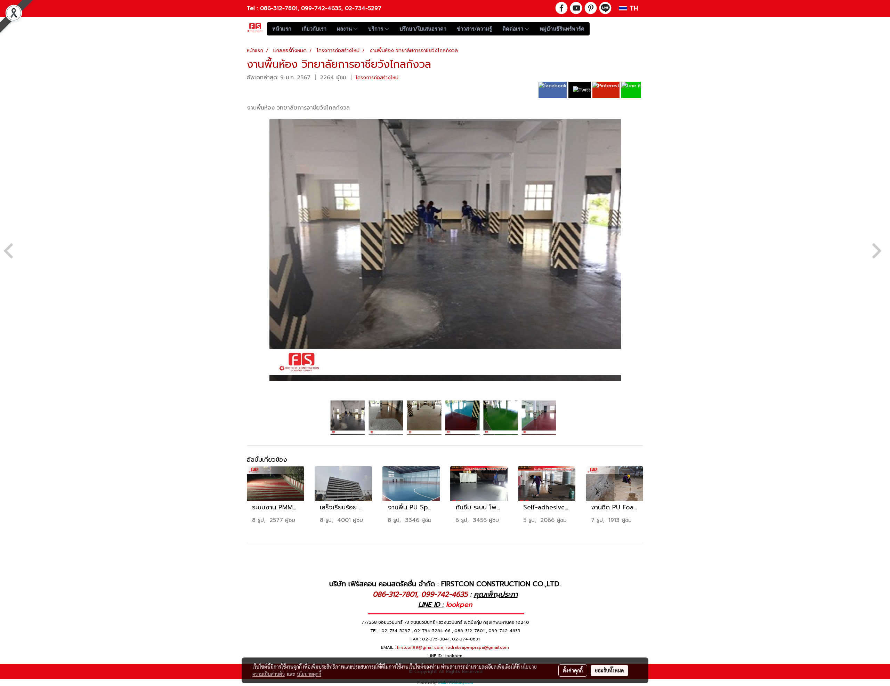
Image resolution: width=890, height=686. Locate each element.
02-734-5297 (363, 8)
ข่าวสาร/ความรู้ (474, 29)
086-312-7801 (279, 8)
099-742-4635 (321, 8)
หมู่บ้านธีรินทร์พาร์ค (562, 29)
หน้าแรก (281, 29)
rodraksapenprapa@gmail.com (477, 647)
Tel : (253, 8)
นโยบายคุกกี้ (309, 674)
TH (632, 8)
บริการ (376, 29)
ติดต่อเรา (513, 29)
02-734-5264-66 (432, 631)
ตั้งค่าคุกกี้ (573, 670)
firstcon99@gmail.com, (420, 647)
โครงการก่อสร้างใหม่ (377, 77)
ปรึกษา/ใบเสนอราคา (422, 29)
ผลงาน (345, 29)
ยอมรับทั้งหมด (609, 670)
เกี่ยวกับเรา (314, 29)
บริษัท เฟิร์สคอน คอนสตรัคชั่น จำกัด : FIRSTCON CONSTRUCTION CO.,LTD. (445, 584)
